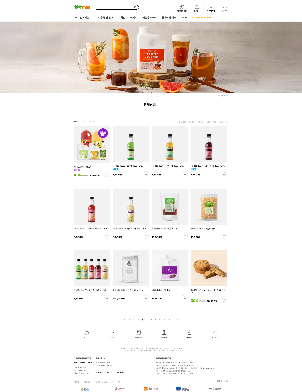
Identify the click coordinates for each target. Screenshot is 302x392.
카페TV (112, 337)
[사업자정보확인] (209, 368)
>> (177, 319)
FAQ (112, 382)
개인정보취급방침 (100, 382)
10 (169, 319)
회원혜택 (189, 337)
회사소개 (164, 337)
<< (125, 319)
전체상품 (225, 95)
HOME (218, 95)
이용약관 (87, 382)
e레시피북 (138, 337)
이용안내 (77, 382)
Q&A (119, 382)
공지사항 (215, 337)
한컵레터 (87, 337)
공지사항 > (185, 17)
